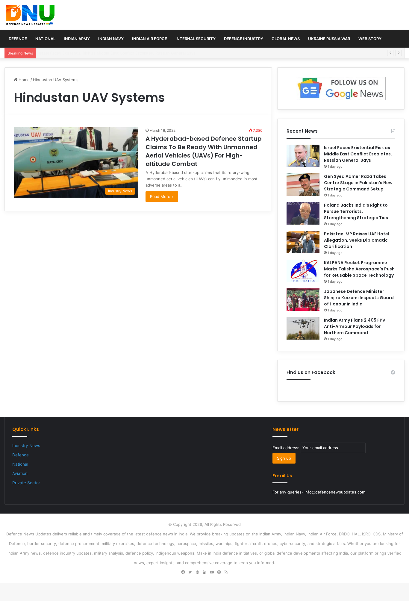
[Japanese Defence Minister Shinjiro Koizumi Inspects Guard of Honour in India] (303, 299)
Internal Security (195, 38)
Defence (18, 38)
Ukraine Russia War (329, 38)
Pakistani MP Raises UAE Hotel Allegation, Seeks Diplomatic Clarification (356, 240)
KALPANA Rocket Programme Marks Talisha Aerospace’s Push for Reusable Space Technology (359, 269)
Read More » (162, 196)
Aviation (20, 473)
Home (23, 79)
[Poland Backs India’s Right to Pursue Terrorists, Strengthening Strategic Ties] (303, 213)
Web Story (369, 38)
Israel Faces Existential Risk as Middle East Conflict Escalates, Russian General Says (358, 154)
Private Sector (26, 482)
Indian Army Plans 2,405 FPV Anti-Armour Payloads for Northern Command (354, 326)
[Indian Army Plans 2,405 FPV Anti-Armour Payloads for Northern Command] (303, 328)
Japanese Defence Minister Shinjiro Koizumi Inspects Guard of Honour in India (359, 297)
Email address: (286, 447)
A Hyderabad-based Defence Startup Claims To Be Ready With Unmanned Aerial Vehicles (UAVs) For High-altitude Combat (204, 151)
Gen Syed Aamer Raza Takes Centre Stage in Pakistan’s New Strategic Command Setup (358, 182)
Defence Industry (243, 38)
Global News (286, 38)
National (45, 38)
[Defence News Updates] (30, 14)
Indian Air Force (149, 38)
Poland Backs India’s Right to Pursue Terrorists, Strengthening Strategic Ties (356, 211)
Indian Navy (111, 38)
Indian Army (77, 38)
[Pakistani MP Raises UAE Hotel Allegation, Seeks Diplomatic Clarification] (303, 242)
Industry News (26, 445)
